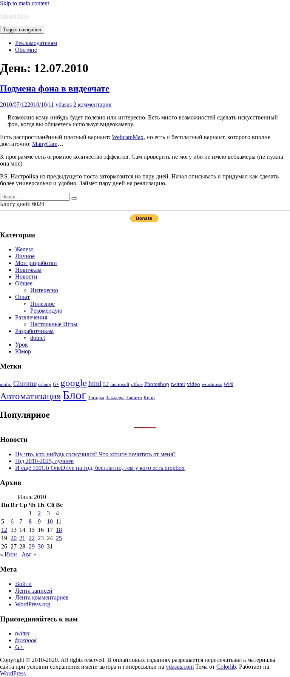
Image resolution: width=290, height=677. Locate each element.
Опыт (22, 297)
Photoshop (156, 384)
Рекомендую (46, 310)
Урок (21, 344)
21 (22, 538)
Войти (23, 584)
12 (4, 530)
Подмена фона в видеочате (55, 88)
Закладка (115, 397)
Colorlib (226, 666)
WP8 (228, 384)
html (95, 383)
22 (32, 538)
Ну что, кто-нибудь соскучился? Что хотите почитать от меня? (95, 454)
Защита (134, 397)
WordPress (13, 673)
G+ (56, 384)
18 (59, 530)
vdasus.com (180, 666)
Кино (149, 397)
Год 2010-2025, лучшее (44, 461)
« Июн (8, 554)
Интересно (44, 290)
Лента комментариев (42, 597)
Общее (23, 283)
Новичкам (28, 269)
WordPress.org (32, 604)
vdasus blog (14, 16)
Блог (74, 395)
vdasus (64, 104)
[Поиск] (74, 198)
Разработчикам (34, 331)
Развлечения (31, 317)
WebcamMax (127, 137)
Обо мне (26, 49)
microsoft (120, 384)
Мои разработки (36, 263)
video (193, 384)
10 (50, 521)
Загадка (96, 397)
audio (6, 384)
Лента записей (33, 590)
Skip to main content (24, 3)
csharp (44, 384)
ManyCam (44, 144)
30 (41, 546)
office (137, 384)
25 (59, 538)
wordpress (212, 384)
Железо (24, 249)
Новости (26, 276)
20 (14, 538)
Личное (25, 256)
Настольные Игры (53, 324)
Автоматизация (30, 396)
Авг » (29, 554)
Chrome (25, 383)
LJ (106, 384)
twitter (178, 384)
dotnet (37, 338)
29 (32, 546)
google (73, 383)
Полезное (42, 304)
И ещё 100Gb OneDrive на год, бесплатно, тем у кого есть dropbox (100, 468)
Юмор (23, 351)
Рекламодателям (36, 43)
